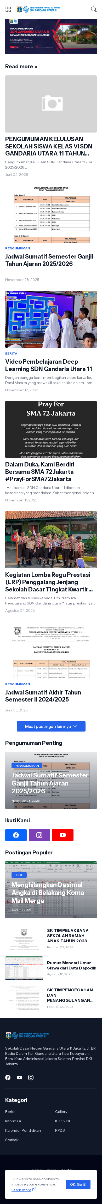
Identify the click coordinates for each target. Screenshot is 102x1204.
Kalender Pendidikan (23, 1130)
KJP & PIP (63, 1121)
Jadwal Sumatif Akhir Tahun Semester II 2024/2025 (43, 696)
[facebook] (16, 835)
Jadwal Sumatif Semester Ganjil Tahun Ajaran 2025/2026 (49, 260)
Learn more (21, 1190)
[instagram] (39, 835)
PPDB (60, 1130)
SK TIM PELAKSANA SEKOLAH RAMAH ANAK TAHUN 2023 (68, 936)
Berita (10, 1111)
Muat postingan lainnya (48, 726)
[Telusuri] (94, 9)
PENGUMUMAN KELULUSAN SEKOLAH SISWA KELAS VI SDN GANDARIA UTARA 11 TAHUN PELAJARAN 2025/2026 (48, 147)
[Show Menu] (8, 9)
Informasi (13, 1121)
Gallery (61, 1111)
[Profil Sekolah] (51, 52)
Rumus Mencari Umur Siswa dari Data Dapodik (71, 965)
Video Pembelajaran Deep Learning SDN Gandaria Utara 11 (48, 365)
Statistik (12, 1139)
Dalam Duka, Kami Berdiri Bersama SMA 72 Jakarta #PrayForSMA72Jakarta (40, 472)
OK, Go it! (78, 1184)
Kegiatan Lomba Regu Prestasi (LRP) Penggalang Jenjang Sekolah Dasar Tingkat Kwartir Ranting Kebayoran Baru (47, 582)
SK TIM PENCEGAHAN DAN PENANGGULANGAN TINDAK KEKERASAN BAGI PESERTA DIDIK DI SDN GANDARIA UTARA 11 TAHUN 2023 (71, 995)
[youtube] (62, 835)
